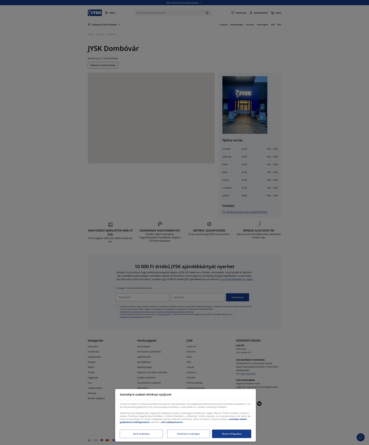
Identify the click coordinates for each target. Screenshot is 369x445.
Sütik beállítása (141, 433)
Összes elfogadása (232, 433)
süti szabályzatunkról (171, 422)
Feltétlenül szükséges (188, 433)
